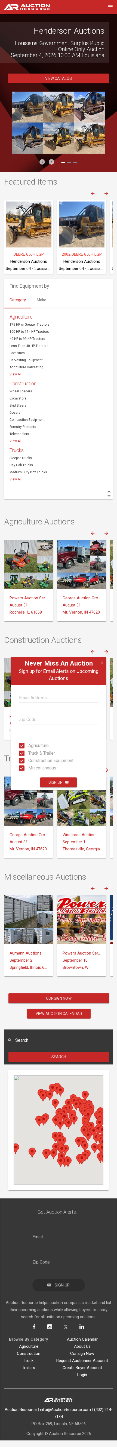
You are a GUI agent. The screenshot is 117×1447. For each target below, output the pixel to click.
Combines (17, 362)
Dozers (15, 422)
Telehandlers (19, 443)
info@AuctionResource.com (65, 1418)
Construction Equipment (30, 760)
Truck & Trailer (30, 752)
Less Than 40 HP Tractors (29, 355)
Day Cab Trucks (21, 474)
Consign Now (59, 1007)
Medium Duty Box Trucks (28, 481)
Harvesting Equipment (26, 369)
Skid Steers (18, 414)
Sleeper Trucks (21, 467)
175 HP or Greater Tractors (30, 334)
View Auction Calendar (59, 1022)
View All (15, 383)
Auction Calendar (82, 1348)
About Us (82, 1355)
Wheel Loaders (21, 400)
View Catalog (58, 87)
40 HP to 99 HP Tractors (27, 348)
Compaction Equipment (27, 429)
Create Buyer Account (82, 1376)
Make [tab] (41, 309)
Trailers (28, 1376)
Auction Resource (21, 1418)
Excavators (18, 407)
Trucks (17, 459)
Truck (28, 1369)
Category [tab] (18, 309)
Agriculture (30, 745)
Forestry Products (23, 436)
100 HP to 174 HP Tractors (29, 341)
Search (58, 1066)
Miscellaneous (30, 768)
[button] (42, 171)
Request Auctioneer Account (82, 1369)
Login (82, 1383)
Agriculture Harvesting (26, 376)
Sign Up (55, 782)
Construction (23, 392)
